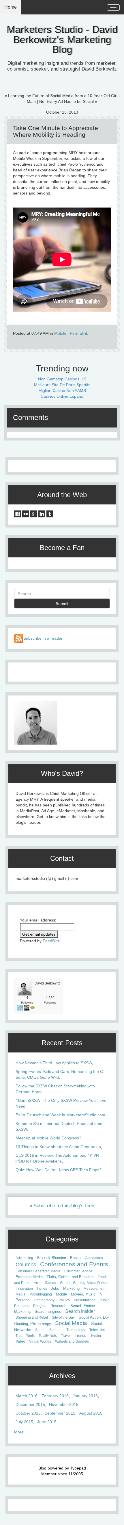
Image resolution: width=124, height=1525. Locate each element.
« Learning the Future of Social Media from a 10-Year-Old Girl (61, 95)
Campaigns (94, 1258)
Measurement (94, 1289)
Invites (42, 1289)
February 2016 (55, 1395)
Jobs (55, 1289)
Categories (62, 1239)
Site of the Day (63, 1317)
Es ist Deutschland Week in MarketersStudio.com (60, 1115)
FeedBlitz (51, 941)
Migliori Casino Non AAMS (62, 390)
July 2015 (24, 1421)
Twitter (95, 1336)
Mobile (60, 333)
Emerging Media (29, 1277)
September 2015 (60, 1413)
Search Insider (80, 1311)
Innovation (24, 1289)
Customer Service (78, 1271)
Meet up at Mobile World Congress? (48, 1138)
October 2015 (28, 1413)
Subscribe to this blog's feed (63, 1205)
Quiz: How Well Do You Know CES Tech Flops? (59, 1169)
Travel (66, 1336)
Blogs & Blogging (51, 1258)
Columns (26, 1264)
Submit (62, 603)
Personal (23, 1300)
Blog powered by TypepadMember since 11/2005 (62, 1471)
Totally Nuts (48, 1336)
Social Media (71, 1323)
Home (10, 7)
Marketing (71, 1289)
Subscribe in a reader (43, 638)
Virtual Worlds (40, 1341)
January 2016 (85, 1395)
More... (20, 1432)
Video (20, 1341)
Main (31, 101)
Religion (39, 1306)
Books (75, 1258)
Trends (80, 1336)
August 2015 (90, 1413)
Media (20, 1294)
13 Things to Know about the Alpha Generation (58, 1146)
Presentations (84, 1300)
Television (97, 1330)
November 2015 (63, 1404)
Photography (44, 1300)
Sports (40, 1330)
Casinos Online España (62, 396)
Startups (55, 1330)
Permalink (79, 333)
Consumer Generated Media (38, 1271)
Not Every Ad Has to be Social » (68, 101)
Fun (37, 1282)
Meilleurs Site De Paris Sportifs (62, 384)
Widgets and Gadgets (72, 1341)
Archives (62, 1376)
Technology (75, 1330)
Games (50, 1283)
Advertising (24, 1258)
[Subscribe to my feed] (18, 638)
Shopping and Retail (32, 1317)
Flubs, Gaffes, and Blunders (70, 1277)
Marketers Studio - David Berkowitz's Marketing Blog (62, 39)
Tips (19, 1336)
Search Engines (48, 1311)
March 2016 (26, 1395)
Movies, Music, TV (87, 1294)
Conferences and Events (74, 1264)
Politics (64, 1300)
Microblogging (40, 1294)
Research (58, 1306)
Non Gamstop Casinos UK (62, 379)
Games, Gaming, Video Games (84, 1283)
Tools (30, 1336)
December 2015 (30, 1404)
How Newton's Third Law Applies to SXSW (54, 1063)
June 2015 (47, 1421)
